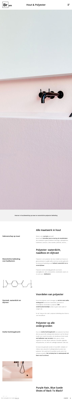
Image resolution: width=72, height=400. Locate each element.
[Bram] (7, 5)
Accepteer (66, 398)
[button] (69, 5)
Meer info (17, 398)
